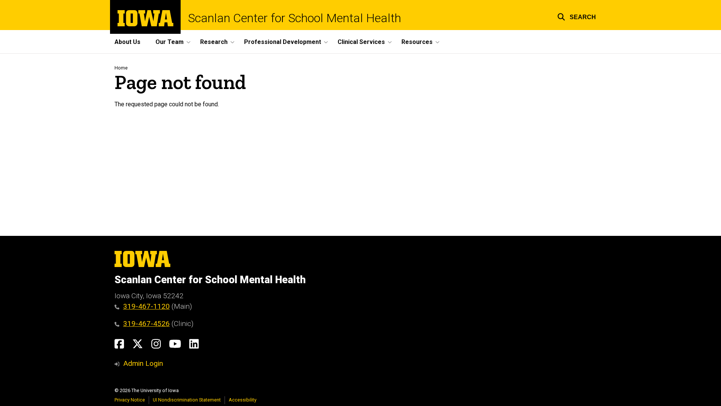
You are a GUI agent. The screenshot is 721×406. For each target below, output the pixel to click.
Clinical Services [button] (361, 41)
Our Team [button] (169, 41)
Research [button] (214, 41)
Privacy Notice (130, 400)
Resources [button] (417, 41)
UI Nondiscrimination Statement (187, 400)
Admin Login (143, 363)
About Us (127, 41)
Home (121, 68)
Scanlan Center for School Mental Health (294, 18)
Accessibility (242, 400)
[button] (576, 16)
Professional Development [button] (282, 41)
